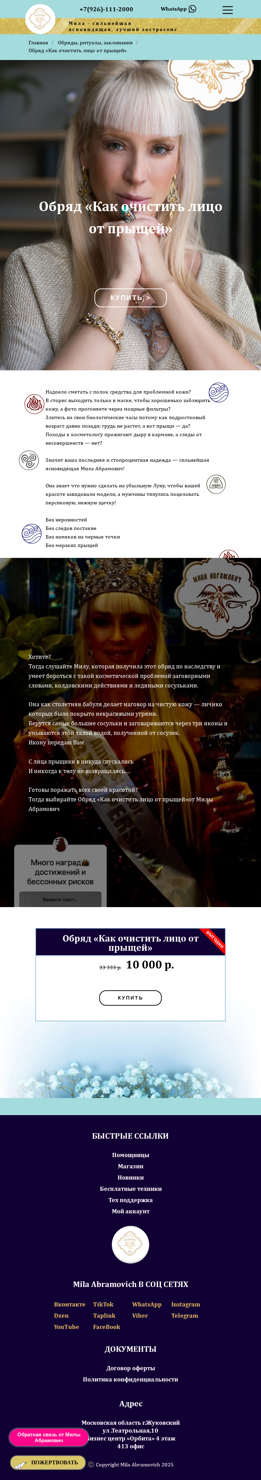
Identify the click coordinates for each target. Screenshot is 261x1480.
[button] (48, 1462)
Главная (38, 42)
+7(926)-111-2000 (106, 9)
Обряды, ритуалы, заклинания (95, 42)
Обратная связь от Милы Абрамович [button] (49, 1437)
